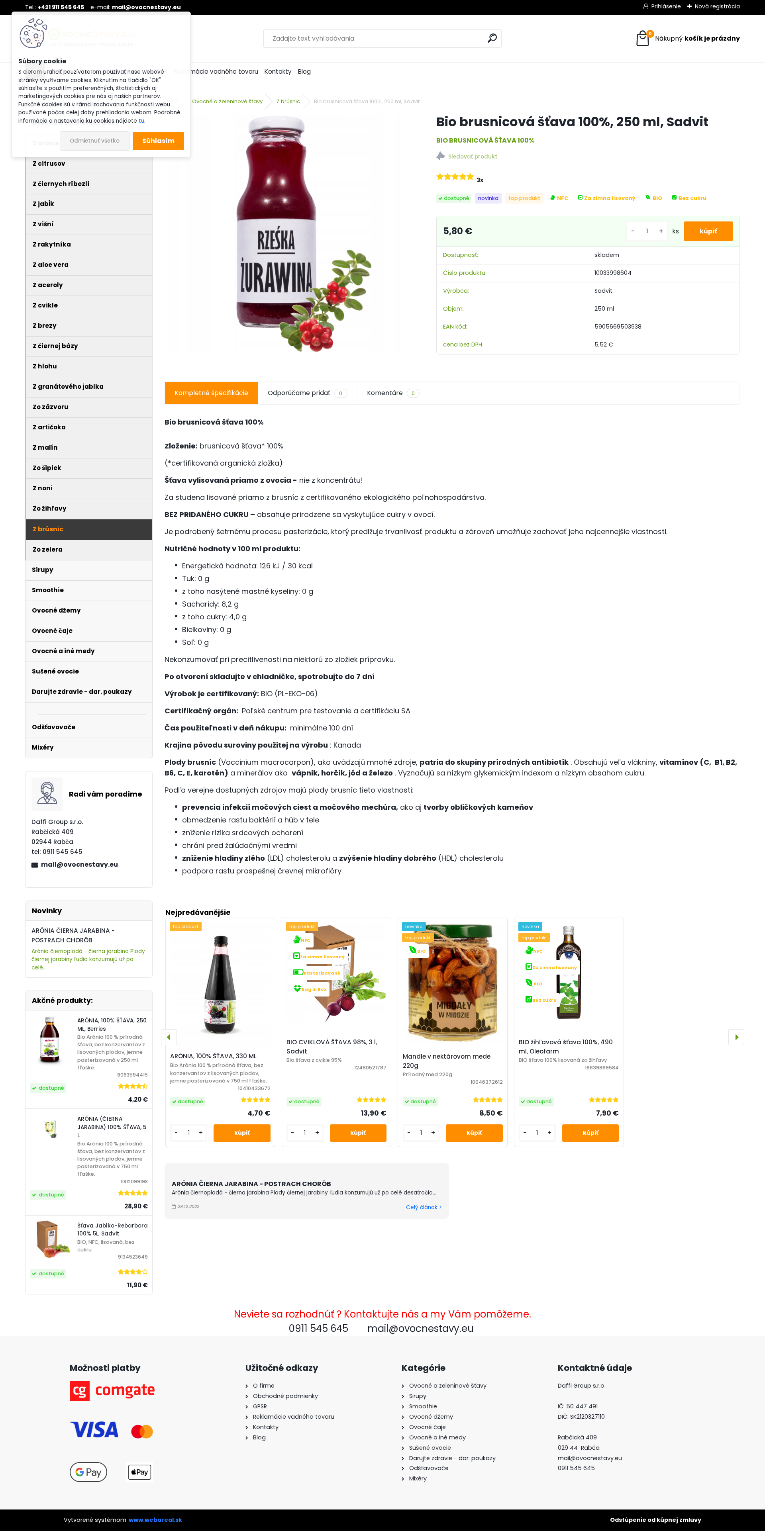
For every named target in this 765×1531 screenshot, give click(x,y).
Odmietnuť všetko (95, 141)
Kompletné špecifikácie (211, 392)
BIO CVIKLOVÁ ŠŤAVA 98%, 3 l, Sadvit (331, 1046)
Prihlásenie (666, 6)
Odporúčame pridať (305, 392)
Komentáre (391, 392)
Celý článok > (424, 1207)
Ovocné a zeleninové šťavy (227, 101)
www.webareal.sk (155, 1520)
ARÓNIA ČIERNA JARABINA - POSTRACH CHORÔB (251, 1183)
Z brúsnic (288, 101)
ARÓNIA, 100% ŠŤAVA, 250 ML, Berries (112, 1024)
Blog (304, 71)
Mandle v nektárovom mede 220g (446, 1061)
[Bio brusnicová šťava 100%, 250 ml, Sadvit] (287, 233)
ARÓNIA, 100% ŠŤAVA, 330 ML (213, 1056)
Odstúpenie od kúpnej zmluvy (655, 1520)
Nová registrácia (717, 6)
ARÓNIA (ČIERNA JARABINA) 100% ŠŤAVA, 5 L (111, 1127)
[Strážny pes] (588, 157)
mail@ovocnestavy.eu (79, 864)
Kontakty (278, 71)
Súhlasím (158, 140)
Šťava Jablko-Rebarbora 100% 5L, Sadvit (112, 1229)
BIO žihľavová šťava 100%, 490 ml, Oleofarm (566, 1046)
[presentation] (169, 1037)
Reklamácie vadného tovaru (216, 71)
